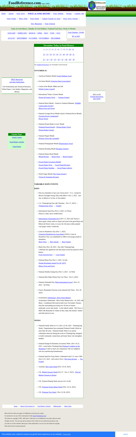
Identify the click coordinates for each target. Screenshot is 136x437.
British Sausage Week (49, 372)
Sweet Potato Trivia (45, 165)
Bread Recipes (44, 157)
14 (50, 54)
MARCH (32, 33)
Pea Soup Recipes (71, 359)
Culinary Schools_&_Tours (51, 19)
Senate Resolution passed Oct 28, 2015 (52, 263)
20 (70, 54)
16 (57, 54)
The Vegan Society (59, 174)
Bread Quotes (67, 157)
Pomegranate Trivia (65, 143)
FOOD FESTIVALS (43, 65)
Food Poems (17, 146)
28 (66, 59)
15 (54, 54)
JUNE (52, 33)
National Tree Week (49, 392)
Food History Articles (17, 142)
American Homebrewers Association (51, 234)
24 (51, 59)
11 (73, 49)
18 (63, 54)
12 (44, 54)
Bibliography (57, 406)
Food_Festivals (50, 24)
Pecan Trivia (43, 119)
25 (55, 59)
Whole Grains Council (46, 89)
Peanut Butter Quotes (46, 130)
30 (73, 59)
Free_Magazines (36, 24)
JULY (58, 33)
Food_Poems (34, 19)
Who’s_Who (23, 19)
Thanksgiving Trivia (46, 206)
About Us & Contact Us (27, 406)
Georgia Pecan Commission (48, 116)
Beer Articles (54, 242)
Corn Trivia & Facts (45, 255)
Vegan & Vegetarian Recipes (48, 177)
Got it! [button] (125, 434)
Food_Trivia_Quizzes (70, 19)
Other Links (67, 406)
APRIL (39, 33)
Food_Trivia (20, 13)
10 (70, 49)
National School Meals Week (52, 387)
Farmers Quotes (63, 97)
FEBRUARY (22, 33)
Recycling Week (51, 367)
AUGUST (11, 38)
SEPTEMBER (22, 38)
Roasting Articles (62, 149)
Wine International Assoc (63, 282)
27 (62, 59)
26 (59, 59)
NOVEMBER (44, 38)
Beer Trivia (43, 242)
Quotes (58, 206)
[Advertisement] (17, 57)
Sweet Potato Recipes (62, 165)
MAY (46, 33)
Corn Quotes (60, 255)
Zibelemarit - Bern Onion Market (59, 298)
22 (44, 59)
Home (3, 13)
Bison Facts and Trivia (46, 108)
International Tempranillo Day (49, 219)
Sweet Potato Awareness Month (49, 162)
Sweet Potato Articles (64, 168)
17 (60, 54)
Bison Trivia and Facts (46, 266)
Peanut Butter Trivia (63, 127)
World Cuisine (17, 137)
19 (67, 54)
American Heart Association (60, 81)
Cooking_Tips (79, 13)
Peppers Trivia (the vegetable (49, 138)
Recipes (69, 13)
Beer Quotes (66, 242)
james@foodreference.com (39, 416)
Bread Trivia (56, 157)
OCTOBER (33, 38)
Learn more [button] (67, 434)
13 (47, 54)
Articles (11, 13)
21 (73, 54)
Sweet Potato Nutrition (46, 168)
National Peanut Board (46, 127)
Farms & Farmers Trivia (47, 97)
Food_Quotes (11, 19)
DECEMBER (55, 38)
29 (70, 59)
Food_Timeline (58, 13)
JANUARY (12, 33)
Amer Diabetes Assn (64, 76)
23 (47, 59)
